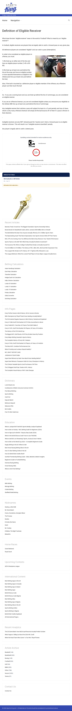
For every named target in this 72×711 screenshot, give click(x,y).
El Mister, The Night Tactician (13, 531)
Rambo (7, 519)
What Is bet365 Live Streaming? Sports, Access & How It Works (23, 438)
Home (4, 20)
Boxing (7, 658)
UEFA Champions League (12, 566)
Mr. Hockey (8, 528)
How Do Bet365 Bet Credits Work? (15, 453)
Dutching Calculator (10, 298)
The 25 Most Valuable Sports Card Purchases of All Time (21, 364)
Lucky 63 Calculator (10, 283)
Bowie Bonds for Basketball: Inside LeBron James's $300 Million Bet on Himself (27, 230)
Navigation (15, 20)
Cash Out (7, 397)
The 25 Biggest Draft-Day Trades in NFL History (18, 367)
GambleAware (42, 143)
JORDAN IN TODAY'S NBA (12, 355)
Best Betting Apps (10, 590)
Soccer (7, 673)
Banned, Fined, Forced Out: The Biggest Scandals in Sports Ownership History (27, 227)
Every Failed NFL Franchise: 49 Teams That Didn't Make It (21, 325)
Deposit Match (9, 400)
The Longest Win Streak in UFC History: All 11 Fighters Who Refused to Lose (26, 251)
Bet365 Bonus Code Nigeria (13, 596)
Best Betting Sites (10, 599)
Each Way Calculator (11, 271)
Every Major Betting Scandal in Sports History (18, 337)
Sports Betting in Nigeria (12, 611)
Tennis (7, 676)
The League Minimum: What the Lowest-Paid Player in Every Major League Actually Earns (30, 254)
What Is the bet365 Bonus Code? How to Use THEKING (21, 435)
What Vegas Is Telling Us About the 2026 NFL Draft (19, 634)
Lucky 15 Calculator (10, 289)
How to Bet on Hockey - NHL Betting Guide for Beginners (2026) (23, 429)
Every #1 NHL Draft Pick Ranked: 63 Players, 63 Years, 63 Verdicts (24, 343)
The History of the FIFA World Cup (14, 331)
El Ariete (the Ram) (10, 522)
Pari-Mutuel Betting (10, 391)
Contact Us (8, 691)
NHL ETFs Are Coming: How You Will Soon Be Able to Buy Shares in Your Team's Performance (31, 239)
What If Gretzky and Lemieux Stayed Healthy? (18, 349)
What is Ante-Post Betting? (12, 469)
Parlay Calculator (10, 292)
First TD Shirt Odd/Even (11, 412)
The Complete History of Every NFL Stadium (17, 340)
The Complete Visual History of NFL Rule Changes (19, 370)
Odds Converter (9, 295)
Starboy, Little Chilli (10, 507)
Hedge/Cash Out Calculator (13, 277)
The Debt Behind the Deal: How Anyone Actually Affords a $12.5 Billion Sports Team (29, 233)
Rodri (6, 525)
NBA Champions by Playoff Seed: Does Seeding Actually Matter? (23, 316)
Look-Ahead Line (10, 385)
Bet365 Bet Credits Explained (13, 614)
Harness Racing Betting (12, 463)
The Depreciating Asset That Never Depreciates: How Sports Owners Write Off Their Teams (31, 236)
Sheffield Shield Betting (11, 492)
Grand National (9, 548)
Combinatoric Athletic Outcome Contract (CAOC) (19, 388)
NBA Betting (8, 483)
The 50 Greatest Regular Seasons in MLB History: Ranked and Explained (25, 319)
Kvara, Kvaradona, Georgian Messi (15, 513)
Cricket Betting (9, 489)
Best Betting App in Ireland (12, 587)
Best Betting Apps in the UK (13, 581)
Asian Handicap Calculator (12, 268)
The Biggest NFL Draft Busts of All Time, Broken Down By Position (24, 334)
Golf (6, 664)
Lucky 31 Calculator (10, 286)
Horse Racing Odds (10, 466)
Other (6, 670)
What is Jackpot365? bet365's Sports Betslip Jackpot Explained (23, 426)
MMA (6, 667)
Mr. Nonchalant (9, 510)
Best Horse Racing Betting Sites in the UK (17, 447)
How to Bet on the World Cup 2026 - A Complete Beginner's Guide (23, 441)
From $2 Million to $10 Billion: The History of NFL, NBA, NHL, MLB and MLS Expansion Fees (31, 248)
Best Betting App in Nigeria (12, 602)
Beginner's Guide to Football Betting (15, 460)
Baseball (7, 652)
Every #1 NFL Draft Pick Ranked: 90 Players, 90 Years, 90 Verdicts (24, 328)
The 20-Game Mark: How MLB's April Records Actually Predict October (25, 631)
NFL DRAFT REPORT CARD (12, 352)
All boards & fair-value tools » (11, 185)
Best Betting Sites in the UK (13, 605)
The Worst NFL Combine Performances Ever (17, 346)
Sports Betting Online (11, 608)
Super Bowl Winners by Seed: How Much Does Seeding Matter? (23, 358)
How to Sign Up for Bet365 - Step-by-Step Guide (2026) (20, 432)
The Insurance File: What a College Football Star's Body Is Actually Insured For (27, 245)
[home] (10, 7)
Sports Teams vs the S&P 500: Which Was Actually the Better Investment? (26, 242)
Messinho (7, 534)
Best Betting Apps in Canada (13, 584)
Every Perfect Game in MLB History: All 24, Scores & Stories (22, 313)
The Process (8, 516)
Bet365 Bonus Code (10, 593)
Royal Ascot (8, 551)
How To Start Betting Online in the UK (15, 450)
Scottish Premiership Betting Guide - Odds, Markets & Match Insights (25, 457)
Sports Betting (9, 394)
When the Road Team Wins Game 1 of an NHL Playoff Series (22, 637)
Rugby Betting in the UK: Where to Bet (16, 444)
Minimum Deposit (10, 403)
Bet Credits (8, 409)
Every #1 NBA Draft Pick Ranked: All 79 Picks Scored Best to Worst (24, 322)
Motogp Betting (9, 486)
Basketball (8, 655)
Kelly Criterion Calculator (12, 280)
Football (7, 661)
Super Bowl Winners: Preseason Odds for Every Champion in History (24, 361)
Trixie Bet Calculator (10, 274)
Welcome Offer (9, 406)
